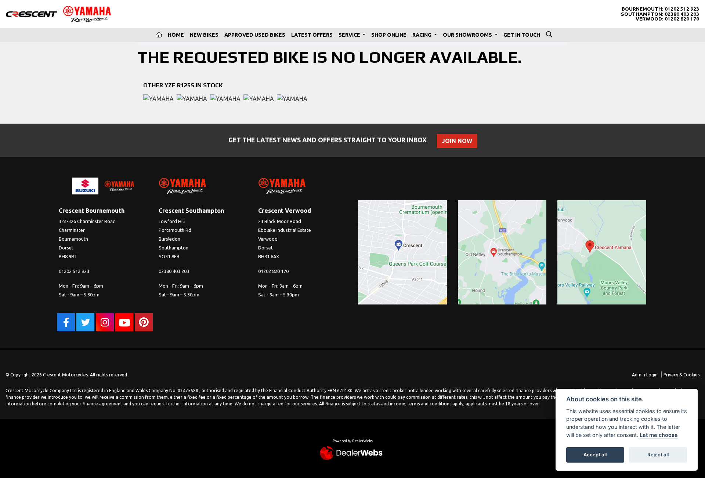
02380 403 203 (682, 14)
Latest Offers (312, 35)
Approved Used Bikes (254, 35)
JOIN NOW (457, 141)
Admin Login (645, 374)
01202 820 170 (682, 19)
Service (350, 35)
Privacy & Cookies (681, 374)
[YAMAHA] (158, 99)
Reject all (658, 454)
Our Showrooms (468, 35)
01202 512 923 (682, 9)
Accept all (595, 454)
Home (176, 35)
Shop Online (388, 35)
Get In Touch (521, 35)
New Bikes (204, 35)
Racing (422, 35)
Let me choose (659, 435)
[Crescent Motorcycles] (31, 13)
